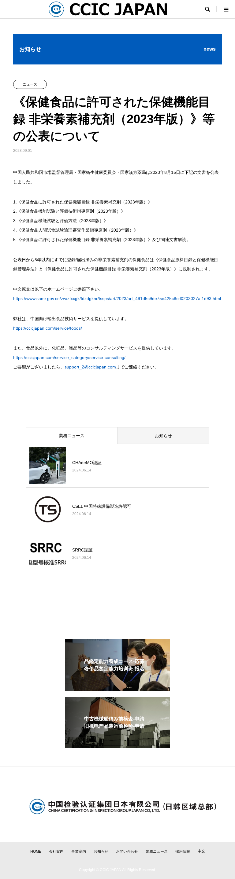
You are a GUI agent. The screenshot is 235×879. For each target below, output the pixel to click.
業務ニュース (71, 435)
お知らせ (163, 435)
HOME (35, 851)
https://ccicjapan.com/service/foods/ (47, 328)
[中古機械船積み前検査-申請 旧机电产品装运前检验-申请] (117, 745)
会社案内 (56, 851)
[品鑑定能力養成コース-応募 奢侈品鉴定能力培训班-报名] (117, 688)
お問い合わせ (127, 851)
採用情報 (182, 851)
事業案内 (78, 851)
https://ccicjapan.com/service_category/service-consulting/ (69, 357)
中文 (201, 851)
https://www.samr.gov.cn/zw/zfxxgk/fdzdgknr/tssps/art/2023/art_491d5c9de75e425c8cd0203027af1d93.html (117, 298)
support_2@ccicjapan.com (90, 366)
